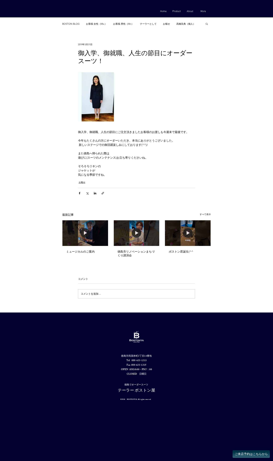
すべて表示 (205, 214)
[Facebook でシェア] (79, 193)
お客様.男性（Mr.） (123, 23)
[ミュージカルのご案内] (85, 233)
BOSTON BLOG (71, 23)
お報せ (166, 23)
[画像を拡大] (96, 96)
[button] (176, 11)
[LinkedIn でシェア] (95, 193)
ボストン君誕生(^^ (181, 251)
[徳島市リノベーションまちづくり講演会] (136, 233)
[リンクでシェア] (102, 193)
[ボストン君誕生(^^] (188, 233)
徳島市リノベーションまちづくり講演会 (136, 253)
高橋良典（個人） (185, 23)
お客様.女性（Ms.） (96, 23)
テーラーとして (148, 23)
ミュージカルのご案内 (80, 251)
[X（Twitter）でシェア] (87, 193)
